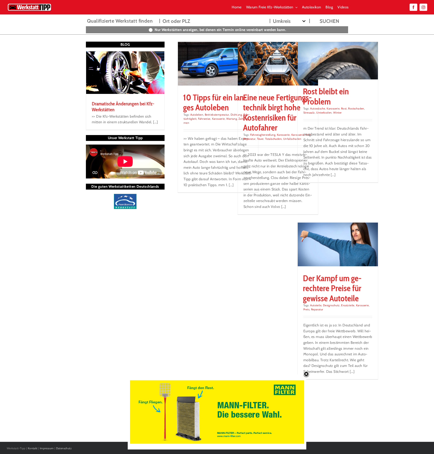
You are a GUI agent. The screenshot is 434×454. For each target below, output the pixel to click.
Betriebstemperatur (217, 114)
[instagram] (423, 7)
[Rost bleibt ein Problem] (338, 60)
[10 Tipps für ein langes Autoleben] (218, 64)
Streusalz (309, 112)
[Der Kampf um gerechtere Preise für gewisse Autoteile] (338, 244)
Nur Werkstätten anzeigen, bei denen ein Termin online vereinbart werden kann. (220, 30)
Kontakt (33, 448)
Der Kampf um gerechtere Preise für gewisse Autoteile (332, 288)
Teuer (260, 138)
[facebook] (413, 7)
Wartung (231, 118)
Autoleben (196, 114)
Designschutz (331, 305)
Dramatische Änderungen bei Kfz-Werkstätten (123, 107)
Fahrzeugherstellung (262, 134)
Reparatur (249, 138)
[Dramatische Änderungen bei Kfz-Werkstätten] (125, 72)
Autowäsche (317, 108)
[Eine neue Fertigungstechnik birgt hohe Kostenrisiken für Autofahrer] (278, 64)
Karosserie (218, 118)
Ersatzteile (347, 305)
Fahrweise (204, 118)
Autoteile (315, 305)
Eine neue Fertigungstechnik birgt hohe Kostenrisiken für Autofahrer (277, 112)
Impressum (47, 448)
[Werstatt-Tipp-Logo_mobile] (29, 4)
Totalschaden (273, 138)
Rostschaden (356, 108)
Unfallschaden (292, 138)
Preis (306, 309)
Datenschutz (64, 448)
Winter (337, 112)
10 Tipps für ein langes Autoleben (215, 102)
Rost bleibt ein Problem (326, 96)
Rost (344, 108)
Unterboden (324, 112)
